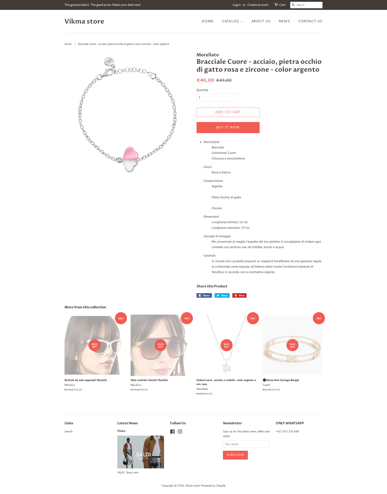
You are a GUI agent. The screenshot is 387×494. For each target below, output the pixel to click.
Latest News (127, 423)
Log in (237, 5)
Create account (258, 5)
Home (208, 21)
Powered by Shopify (213, 485)
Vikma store (84, 21)
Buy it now (228, 127)
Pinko (121, 431)
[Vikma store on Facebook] (172, 432)
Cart (282, 5)
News (284, 21)
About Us (261, 21)
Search (68, 431)
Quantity (202, 90)
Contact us (310, 21)
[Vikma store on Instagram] (180, 432)
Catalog (231, 21)
